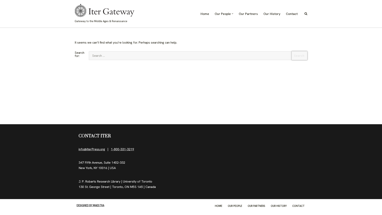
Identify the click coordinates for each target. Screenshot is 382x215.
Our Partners (248, 14)
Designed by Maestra (90, 205)
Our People (235, 206)
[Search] (305, 13)
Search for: (79, 54)
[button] (232, 13)
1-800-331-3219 (122, 149)
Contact (292, 14)
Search (299, 56)
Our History (271, 14)
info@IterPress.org (92, 149)
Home (205, 14)
